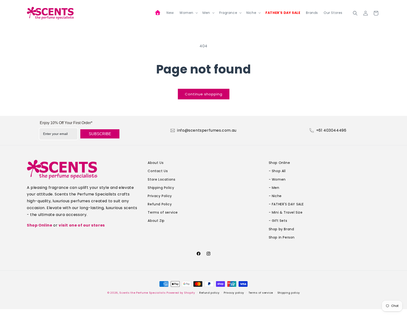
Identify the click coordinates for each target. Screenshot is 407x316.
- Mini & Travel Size (286, 212)
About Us (155, 162)
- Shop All (277, 171)
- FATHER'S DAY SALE (286, 204)
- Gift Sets (278, 220)
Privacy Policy (160, 196)
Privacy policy (234, 293)
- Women (277, 179)
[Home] (158, 13)
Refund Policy (160, 204)
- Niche (275, 196)
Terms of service (163, 212)
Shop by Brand (281, 229)
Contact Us (158, 171)
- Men (274, 187)
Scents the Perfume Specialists (142, 293)
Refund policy (209, 293)
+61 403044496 (331, 130)
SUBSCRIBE (100, 134)
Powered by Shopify (181, 293)
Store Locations (161, 179)
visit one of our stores (82, 225)
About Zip (156, 220)
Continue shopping (203, 94)
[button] (188, 13)
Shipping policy (288, 293)
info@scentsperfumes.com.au (206, 130)
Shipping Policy (161, 187)
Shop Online (39, 225)
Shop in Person (282, 237)
